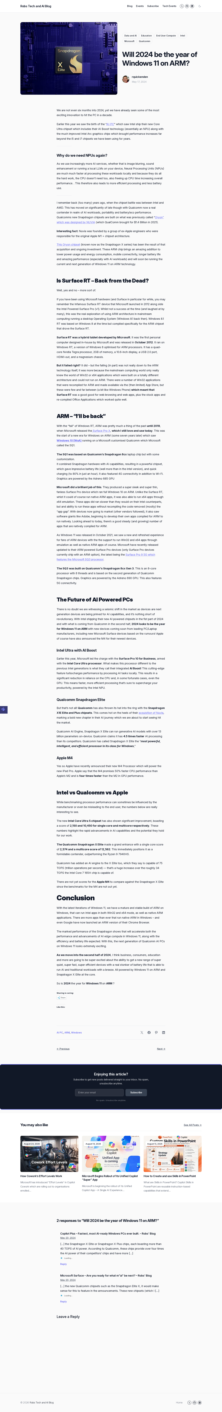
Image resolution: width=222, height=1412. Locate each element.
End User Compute (166, 35)
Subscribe (136, 1092)
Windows (76, 1032)
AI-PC (110, 124)
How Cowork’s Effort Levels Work (41, 1176)
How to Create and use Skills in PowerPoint (170, 1176)
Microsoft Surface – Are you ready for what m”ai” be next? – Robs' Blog (106, 1275)
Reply (63, 1264)
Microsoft (129, 41)
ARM (67, 1032)
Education (146, 35)
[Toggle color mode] (200, 6)
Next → (161, 1048)
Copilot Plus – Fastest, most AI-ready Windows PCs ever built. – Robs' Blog (108, 1233)
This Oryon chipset (68, 244)
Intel (182, 35)
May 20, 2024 (68, 1237)
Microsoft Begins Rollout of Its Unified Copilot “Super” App (110, 1177)
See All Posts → (193, 1124)
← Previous (63, 1048)
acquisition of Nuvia (151, 712)
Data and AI (130, 35)
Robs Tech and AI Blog (35, 6)
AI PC (60, 1032)
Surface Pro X (101, 430)
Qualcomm (144, 41)
